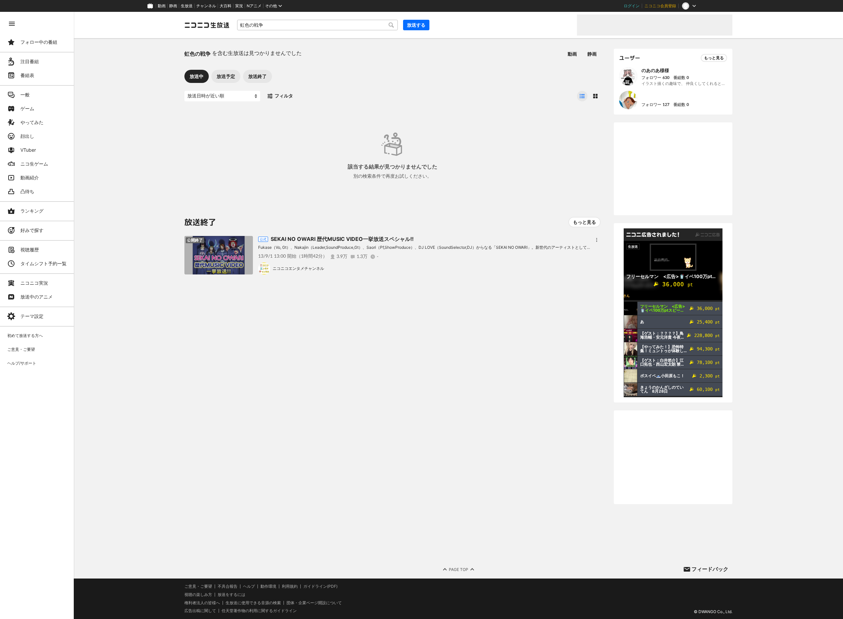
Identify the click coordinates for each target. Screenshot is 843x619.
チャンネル (206, 6)
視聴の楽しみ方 (198, 594)
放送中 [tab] (197, 76)
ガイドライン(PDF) (320, 586)
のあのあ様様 (655, 70)
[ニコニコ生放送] (206, 25)
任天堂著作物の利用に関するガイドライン (259, 611)
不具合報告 (227, 586)
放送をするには (231, 595)
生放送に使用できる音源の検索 (253, 603)
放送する (416, 25)
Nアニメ (254, 6)
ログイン (631, 6)
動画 (162, 6)
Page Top (458, 569)
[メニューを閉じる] (11, 23)
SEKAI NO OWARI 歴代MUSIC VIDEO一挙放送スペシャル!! (342, 239)
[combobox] (317, 25)
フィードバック (710, 569)
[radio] (582, 96)
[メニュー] (597, 240)
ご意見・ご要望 (198, 586)
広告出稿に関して (200, 610)
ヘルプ (249, 586)
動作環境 (268, 586)
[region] (37, 315)
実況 (239, 6)
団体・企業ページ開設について (314, 603)
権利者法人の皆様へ (202, 602)
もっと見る (584, 222)
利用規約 (290, 586)
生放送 (187, 6)
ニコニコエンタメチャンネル (298, 268)
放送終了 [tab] (257, 76)
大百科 (225, 6)
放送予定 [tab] (226, 76)
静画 (173, 6)
